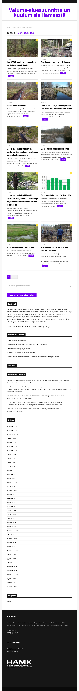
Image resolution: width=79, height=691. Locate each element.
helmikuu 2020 (11, 526)
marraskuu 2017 (12, 575)
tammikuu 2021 (12, 506)
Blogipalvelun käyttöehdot (15, 649)
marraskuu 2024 (12, 434)
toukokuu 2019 (12, 539)
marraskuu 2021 (12, 482)
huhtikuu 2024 (11, 442)
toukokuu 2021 (12, 490)
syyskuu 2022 (11, 462)
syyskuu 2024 (11, 438)
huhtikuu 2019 (11, 543)
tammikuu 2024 (12, 450)
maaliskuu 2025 (12, 426)
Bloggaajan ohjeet (13, 633)
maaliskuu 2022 (12, 474)
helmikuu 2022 (11, 478)
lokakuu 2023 (11, 454)
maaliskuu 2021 (12, 498)
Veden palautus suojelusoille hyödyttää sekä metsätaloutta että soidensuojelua (56, 107)
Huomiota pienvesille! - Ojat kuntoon (19, 396)
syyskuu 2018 (11, 559)
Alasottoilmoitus (12, 651)
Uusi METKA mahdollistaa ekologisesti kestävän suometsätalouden (22, 64)
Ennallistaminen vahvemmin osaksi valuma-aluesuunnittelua (27, 345)
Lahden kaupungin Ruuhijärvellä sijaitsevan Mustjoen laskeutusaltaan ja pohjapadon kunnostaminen (22, 151)
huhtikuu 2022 (11, 470)
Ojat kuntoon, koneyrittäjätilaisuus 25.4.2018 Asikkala (54, 249)
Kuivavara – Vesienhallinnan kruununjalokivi (21, 353)
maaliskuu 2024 (12, 446)
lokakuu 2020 (11, 510)
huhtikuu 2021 (11, 494)
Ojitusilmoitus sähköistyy (16, 105)
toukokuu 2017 (12, 587)
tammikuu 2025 (12, 430)
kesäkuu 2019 (11, 534)
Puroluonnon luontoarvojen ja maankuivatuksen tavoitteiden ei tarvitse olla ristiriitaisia (35, 402)
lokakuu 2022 (11, 458)
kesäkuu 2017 (11, 583)
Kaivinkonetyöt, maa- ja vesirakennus (55, 62)
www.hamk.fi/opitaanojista (42, 326)
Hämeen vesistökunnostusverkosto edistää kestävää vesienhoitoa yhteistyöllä (33, 357)
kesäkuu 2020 (11, 518)
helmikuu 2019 (11, 547)
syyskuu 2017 (11, 579)
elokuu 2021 (11, 486)
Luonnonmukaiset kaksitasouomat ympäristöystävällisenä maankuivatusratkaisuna (44, 383)
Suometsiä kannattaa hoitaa (16, 341)
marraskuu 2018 (12, 551)
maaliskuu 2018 (12, 567)
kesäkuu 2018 (11, 563)
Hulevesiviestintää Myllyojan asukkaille (19, 349)
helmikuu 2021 (11, 502)
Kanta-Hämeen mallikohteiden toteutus (56, 148)
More (11, 76)
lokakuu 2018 (11, 555)
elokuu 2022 (11, 466)
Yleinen (9, 602)
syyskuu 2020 (11, 514)
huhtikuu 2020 (11, 522)
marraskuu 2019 (12, 530)
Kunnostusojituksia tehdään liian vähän (56, 195)
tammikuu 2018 (12, 571)
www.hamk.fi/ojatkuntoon (22, 326)
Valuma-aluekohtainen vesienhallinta (21, 247)
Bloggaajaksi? (11, 630)
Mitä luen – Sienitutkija (14, 409)
